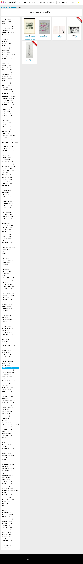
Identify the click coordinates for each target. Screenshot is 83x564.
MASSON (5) (6, 326)
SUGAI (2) (6, 486)
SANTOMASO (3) (8, 440)
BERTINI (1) (6, 65)
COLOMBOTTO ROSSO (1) (10, 143)
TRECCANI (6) (7, 514)
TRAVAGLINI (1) (8, 512)
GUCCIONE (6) (7, 245)
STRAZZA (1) (7, 484)
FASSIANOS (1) (7, 203)
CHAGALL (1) (6, 126)
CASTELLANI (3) (8, 120)
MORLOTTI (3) (7, 352)
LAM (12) (6, 282)
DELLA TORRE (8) (8, 172)
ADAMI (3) (6, 21)
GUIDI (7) (6, 251)
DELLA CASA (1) (8, 170)
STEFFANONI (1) (7, 477)
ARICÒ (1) (6, 39)
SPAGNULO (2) (8, 468)
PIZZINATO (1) (8, 402)
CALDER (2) (7, 91)
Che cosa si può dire (44, 36)
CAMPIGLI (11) (8, 98)
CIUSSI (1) (6, 137)
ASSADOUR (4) (6, 41)
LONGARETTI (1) (8, 295)
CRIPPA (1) (6, 153)
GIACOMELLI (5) (7, 227)
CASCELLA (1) (7, 115)
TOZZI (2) (6, 510)
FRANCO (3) (7, 216)
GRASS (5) (6, 234)
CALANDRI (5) (7, 89)
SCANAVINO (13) (8, 448)
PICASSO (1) (6, 394)
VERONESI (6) (7, 530)
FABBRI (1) (7, 196)
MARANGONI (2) (8, 310)
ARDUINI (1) (7, 37)
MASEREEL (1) (7, 324)
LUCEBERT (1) (5, 297)
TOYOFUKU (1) (8, 508)
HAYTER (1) (8, 260)
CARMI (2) (6, 109)
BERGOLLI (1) (6, 63)
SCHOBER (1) (7, 453)
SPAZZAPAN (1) (7, 470)
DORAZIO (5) (7, 179)
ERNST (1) (5, 194)
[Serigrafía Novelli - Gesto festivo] (59, 26)
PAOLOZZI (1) (7, 376)
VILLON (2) (6, 536)
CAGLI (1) (6, 87)
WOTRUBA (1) (7, 541)
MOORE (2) (6, 348)
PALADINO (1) (8, 372)
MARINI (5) (6, 315)
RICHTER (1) (6, 422)
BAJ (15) (5, 50)
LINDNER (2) (7, 289)
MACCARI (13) (7, 304)
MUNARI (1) (6, 354)
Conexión (72, 2)
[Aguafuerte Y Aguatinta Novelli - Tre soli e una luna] (29, 50)
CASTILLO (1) (7, 122)
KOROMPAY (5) (8, 278)
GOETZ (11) (6, 232)
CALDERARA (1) (8, 94)
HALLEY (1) (6, 258)
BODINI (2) (7, 69)
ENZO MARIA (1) (7, 190)
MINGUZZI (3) (7, 335)
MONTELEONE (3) (8, 345)
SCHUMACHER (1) (8, 455)
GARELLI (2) (7, 223)
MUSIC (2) (6, 356)
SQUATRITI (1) (7, 473)
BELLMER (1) (6, 61)
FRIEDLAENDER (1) (8, 221)
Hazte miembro (63, 2)
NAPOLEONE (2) (7, 361)
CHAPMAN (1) (7, 129)
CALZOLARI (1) (8, 96)
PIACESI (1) (6, 389)
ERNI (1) (5, 192)
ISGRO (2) (6, 273)
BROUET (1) (7, 78)
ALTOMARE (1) (7, 28)
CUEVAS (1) (7, 157)
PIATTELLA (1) (7, 392)
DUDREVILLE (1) (8, 186)
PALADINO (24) (8, 370)
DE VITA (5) (7, 168)
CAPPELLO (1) (7, 102)
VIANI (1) (6, 534)
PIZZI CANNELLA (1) (8, 400)
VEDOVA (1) (6, 525)
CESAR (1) (7, 124)
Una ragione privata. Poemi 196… (29, 37)
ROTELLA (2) (7, 431)
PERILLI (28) (7, 385)
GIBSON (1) (6, 229)
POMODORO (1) (8, 407)
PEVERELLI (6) (7, 387)
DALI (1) (6, 159)
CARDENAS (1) (8, 105)
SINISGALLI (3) (8, 464)
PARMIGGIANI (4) (8, 381)
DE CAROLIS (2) (7, 161)
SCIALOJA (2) (6, 457)
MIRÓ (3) (5, 339)
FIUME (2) (6, 212)
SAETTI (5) (6, 433)
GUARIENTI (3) (7, 242)
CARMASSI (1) (7, 107)
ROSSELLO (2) (7, 429)
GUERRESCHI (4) (8, 247)
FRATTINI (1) (7, 218)
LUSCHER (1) (7, 299)
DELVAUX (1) (6, 175)
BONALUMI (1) (8, 74)
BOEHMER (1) (7, 72)
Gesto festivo (59, 36)
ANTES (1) (6, 30)
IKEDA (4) (6, 269)
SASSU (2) (5, 446)
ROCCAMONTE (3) (10, 424)
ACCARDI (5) (6, 19)
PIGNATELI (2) (7, 396)
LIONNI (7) (5, 291)
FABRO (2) (6, 199)
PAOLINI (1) (6, 374)
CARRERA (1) (6, 113)
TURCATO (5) (7, 516)
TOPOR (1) (6, 505)
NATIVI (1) (7, 363)
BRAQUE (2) (7, 76)
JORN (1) (5, 275)
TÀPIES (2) (6, 497)
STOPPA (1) (6, 479)
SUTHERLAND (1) (8, 488)
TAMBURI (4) (7, 494)
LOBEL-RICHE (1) (8, 293)
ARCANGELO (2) (6, 34)
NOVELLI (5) (7, 367)
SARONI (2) (6, 442)
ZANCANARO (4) (7, 545)
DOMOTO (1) (7, 177)
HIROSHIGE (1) (6, 264)
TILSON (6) (6, 501)
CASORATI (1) (7, 118)
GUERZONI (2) (7, 249)
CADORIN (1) (7, 85)
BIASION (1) (6, 67)
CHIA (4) (6, 131)
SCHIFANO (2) (7, 451)
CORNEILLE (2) (8, 150)
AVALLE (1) (6, 43)
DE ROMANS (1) (8, 166)
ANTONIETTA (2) (9, 32)
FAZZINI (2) (6, 207)
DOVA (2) (6, 181)
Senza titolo (74, 36)
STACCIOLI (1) (7, 475)
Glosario (51, 559)
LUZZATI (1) (7, 302)
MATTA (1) (6, 330)
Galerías (25, 2)
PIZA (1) (6, 398)
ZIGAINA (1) (7, 547)
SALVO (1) (4, 438)
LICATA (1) (7, 284)
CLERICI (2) (7, 140)
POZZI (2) (7, 411)
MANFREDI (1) (7, 306)
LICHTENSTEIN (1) (8, 286)
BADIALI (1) (6, 48)
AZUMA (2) (6, 45)
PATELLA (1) (6, 383)
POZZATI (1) (7, 409)
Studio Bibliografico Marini (9, 7)
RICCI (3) (5, 418)
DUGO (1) (6, 188)
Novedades (32, 2)
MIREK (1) (4, 337)
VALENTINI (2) (7, 519)
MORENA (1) (7, 350)
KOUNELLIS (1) (7, 280)
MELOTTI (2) (7, 332)
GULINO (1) (6, 253)
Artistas (19, 2)
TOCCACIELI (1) (7, 503)
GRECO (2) (6, 236)
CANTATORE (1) (8, 100)
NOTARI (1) (7, 365)
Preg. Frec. (55, 559)
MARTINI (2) (7, 317)
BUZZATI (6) (6, 83)
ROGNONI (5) (7, 427)
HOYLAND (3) (6, 267)
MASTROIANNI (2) (9, 328)
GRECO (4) (7, 238)
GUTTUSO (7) (7, 256)
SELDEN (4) (6, 459)
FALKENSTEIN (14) (8, 201)
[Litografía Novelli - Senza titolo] (74, 26)
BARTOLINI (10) (7, 58)
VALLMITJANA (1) (7, 521)
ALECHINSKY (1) (8, 26)
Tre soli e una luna (29, 60)
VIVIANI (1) (7, 538)
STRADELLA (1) (7, 481)
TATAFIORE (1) (8, 499)
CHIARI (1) (7, 133)
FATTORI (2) (7, 205)
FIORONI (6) (7, 210)
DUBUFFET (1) (7, 183)
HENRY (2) (6, 262)
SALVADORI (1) (7, 435)
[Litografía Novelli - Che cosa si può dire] (44, 26)
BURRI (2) (6, 80)
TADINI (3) (6, 492)
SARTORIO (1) (7, 444)
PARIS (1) (8, 378)
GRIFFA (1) (6, 240)
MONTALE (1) (7, 343)
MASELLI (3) (6, 321)
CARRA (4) (6, 111)
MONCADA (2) (7, 341)
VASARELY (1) (7, 523)
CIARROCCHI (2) (8, 135)
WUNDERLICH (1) (7, 543)
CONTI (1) (6, 148)
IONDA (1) (6, 271)
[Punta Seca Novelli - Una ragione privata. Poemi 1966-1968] (29, 26)
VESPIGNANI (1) (8, 532)
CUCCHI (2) (6, 155)
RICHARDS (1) (6, 420)
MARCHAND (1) (7, 313)
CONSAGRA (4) (7, 146)
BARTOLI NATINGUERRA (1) (8, 55)
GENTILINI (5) (7, 225)
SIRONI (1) (6, 466)
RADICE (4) (6, 416)
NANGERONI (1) (7, 359)
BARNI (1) (6, 52)
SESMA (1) (7, 462)
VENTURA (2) (7, 527)
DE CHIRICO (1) (8, 164)
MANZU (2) (7, 308)
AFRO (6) (4, 24)
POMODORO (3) (7, 405)
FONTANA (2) (7, 214)
